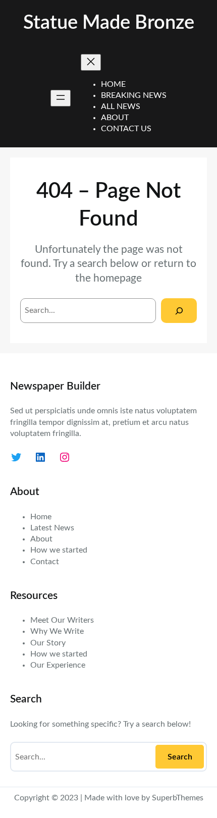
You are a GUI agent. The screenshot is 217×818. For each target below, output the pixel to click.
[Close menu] (91, 62)
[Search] (179, 310)
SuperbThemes (177, 798)
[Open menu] (60, 98)
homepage (117, 278)
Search (180, 757)
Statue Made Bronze (108, 23)
